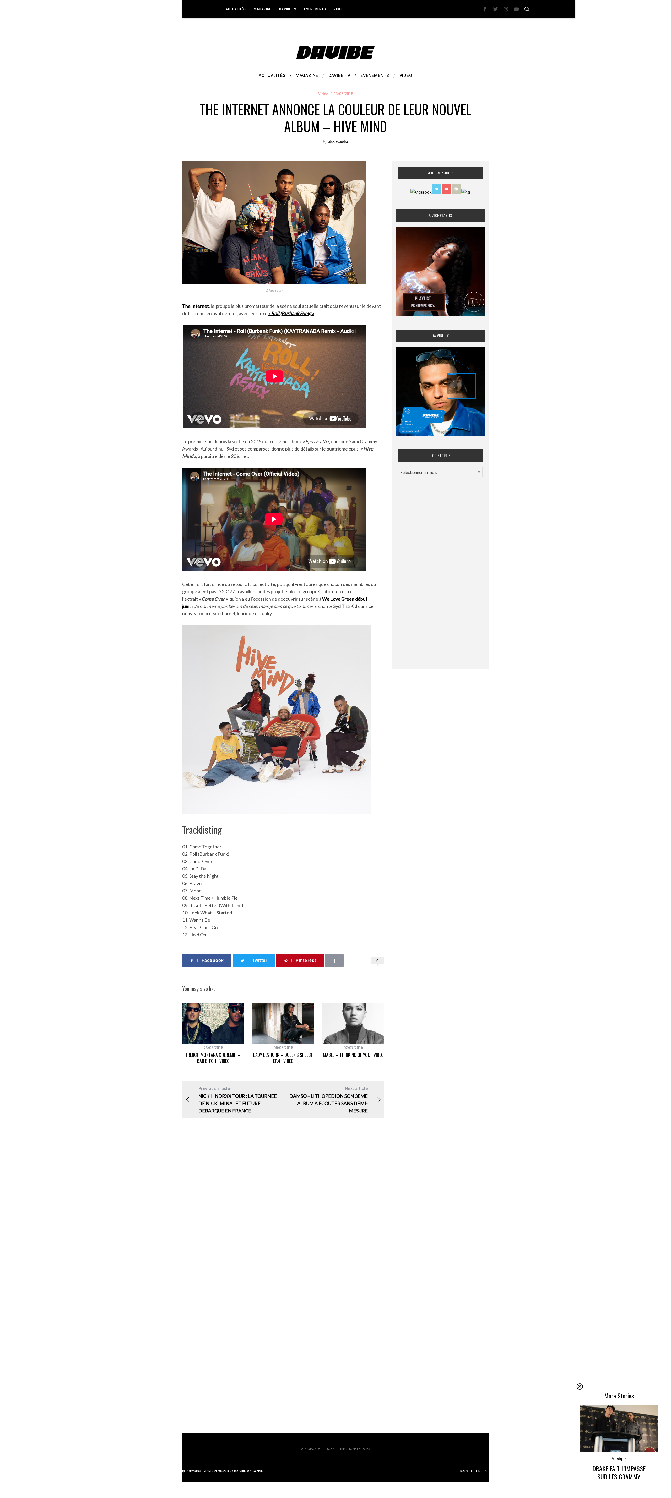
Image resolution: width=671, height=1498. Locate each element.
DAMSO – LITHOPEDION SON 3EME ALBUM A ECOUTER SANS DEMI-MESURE (328, 1099)
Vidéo (339, 9)
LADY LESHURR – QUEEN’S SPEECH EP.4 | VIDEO (283, 1057)
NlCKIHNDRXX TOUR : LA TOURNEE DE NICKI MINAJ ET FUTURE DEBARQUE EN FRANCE (237, 1099)
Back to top (470, 1471)
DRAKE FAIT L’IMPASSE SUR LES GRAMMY (619, 1472)
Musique (619, 1459)
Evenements (315, 9)
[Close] (580, 1386)
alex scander (338, 141)
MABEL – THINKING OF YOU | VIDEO (353, 1054)
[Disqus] (283, 1207)
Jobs (330, 1449)
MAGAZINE (262, 9)
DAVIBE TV (287, 9)
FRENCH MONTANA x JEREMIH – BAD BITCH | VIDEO (213, 1057)
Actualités (235, 9)
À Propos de (311, 1449)
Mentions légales (355, 1449)
